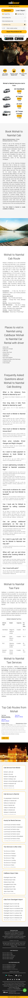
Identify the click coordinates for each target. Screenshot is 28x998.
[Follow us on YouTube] (19, 979)
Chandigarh (7, 933)
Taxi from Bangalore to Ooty (8, 967)
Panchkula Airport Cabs (9, 879)
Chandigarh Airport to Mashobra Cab (13, 917)
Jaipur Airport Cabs (8, 891)
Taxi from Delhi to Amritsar (8, 957)
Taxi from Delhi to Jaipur (7, 954)
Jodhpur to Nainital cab (9, 807)
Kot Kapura (15, 937)
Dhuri (12, 933)
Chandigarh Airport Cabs (10, 877)
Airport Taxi (19, 943)
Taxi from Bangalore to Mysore (9, 964)
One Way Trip (20, 14)
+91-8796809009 (16, 988)
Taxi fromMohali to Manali (5, 720)
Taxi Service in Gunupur (9, 853)
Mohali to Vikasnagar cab (10, 776)
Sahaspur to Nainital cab (10, 812)
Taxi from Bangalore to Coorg (8, 966)
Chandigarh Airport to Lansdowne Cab (13, 910)
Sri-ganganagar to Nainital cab (11, 798)
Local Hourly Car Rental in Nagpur (12, 841)
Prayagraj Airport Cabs (9, 886)
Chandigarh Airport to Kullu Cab (11, 906)
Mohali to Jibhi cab (8, 772)
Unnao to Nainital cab (9, 805)
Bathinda (12, 932)
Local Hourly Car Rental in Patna (12, 838)
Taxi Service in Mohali (9, 851)
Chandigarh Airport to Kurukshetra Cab (13, 908)
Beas (16, 932)
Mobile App (6, 986)
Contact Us (10, 988)
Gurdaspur (19, 935)
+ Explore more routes (14, 971)
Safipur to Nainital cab (9, 810)
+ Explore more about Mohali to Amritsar (10, 734)
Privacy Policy (14, 983)
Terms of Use (7, 983)
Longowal (21, 937)
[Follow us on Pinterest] (17, 979)
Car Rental (12, 943)
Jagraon (11, 936)
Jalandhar (16, 936)
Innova (11, 945)
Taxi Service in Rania (9, 865)
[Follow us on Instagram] (14, 979)
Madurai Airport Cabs (9, 882)
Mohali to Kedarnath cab (10, 783)
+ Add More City (6, 24)
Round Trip (7, 14)
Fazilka (21, 933)
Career (24, 984)
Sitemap (17, 987)
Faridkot (17, 933)
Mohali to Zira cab (8, 774)
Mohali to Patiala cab (9, 788)
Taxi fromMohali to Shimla (19, 716)
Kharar (9, 937)
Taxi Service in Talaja (9, 858)
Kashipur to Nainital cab (10, 814)
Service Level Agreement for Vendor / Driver (12, 984)
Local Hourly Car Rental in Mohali (12, 824)
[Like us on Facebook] (8, 979)
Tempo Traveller (18, 945)
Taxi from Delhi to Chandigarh (8, 955)
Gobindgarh (13, 935)
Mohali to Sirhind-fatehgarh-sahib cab (13, 781)
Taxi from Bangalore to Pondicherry (10, 969)
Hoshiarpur (5, 936)
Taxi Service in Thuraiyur (10, 862)
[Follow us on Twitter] (10, 979)
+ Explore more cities (14, 940)
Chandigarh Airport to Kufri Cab (11, 903)
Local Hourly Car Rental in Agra (11, 829)
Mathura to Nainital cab (9, 803)
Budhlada (20, 932)
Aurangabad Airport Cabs (10, 884)
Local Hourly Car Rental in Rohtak (12, 831)
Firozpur (7, 935)
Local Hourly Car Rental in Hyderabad (13, 827)
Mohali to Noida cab (9, 786)
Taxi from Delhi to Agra (7, 953)
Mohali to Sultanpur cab (10, 779)
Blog (14, 987)
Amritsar (6, 932)
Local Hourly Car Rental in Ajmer (12, 834)
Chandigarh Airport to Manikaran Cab (13, 915)
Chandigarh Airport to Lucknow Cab (12, 913)
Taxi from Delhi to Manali (7, 958)
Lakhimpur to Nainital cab (10, 800)
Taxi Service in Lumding (10, 860)
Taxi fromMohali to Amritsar (5, 716)
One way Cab (6, 943)
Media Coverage (13, 986)
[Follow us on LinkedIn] (12, 979)
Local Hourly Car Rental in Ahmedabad (13, 836)
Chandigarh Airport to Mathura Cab (12, 920)
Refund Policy (21, 983)
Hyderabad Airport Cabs (10, 889)
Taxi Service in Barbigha (10, 867)
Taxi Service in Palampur (10, 855)
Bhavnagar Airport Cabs (9, 893)
